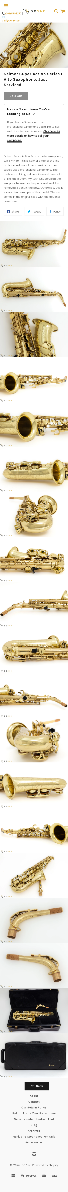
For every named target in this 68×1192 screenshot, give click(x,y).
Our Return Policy (34, 1107)
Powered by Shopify (45, 1165)
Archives (34, 1130)
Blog (34, 1125)
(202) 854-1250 (13, 13)
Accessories (34, 1142)
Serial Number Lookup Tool (34, 1119)
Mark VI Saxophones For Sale (33, 1136)
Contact (34, 1101)
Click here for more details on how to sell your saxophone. (33, 135)
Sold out (16, 96)
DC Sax (26, 1165)
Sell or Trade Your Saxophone (34, 1113)
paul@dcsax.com (11, 20)
